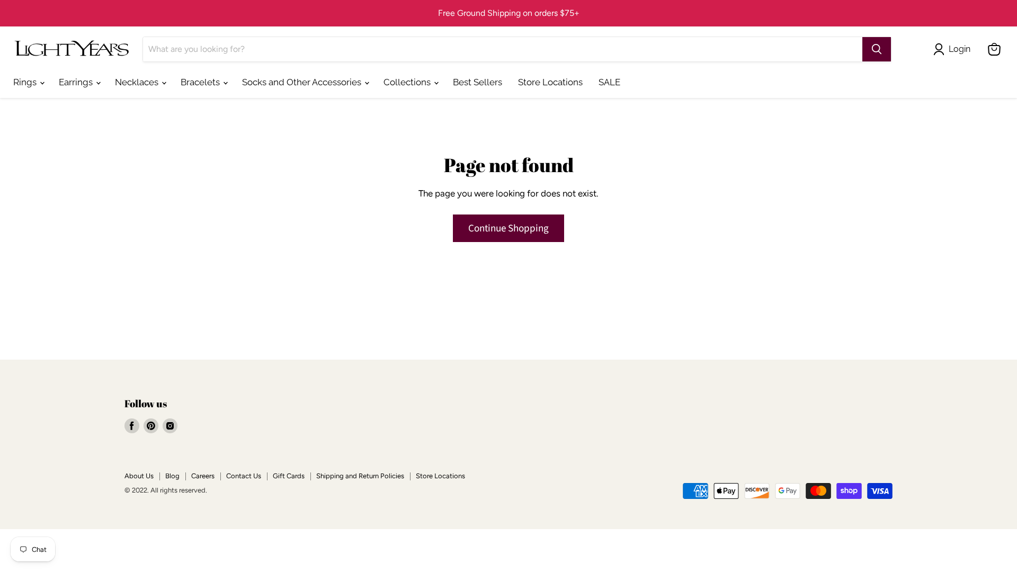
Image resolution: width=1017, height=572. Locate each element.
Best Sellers (477, 82)
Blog (172, 476)
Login (959, 49)
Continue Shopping (508, 228)
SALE (609, 82)
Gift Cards (289, 476)
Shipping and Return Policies (360, 476)
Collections (408, 82)
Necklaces (137, 82)
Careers (203, 476)
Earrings (77, 82)
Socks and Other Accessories (302, 82)
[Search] (876, 49)
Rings (26, 82)
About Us (139, 476)
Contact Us (243, 476)
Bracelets (201, 82)
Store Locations (550, 82)
